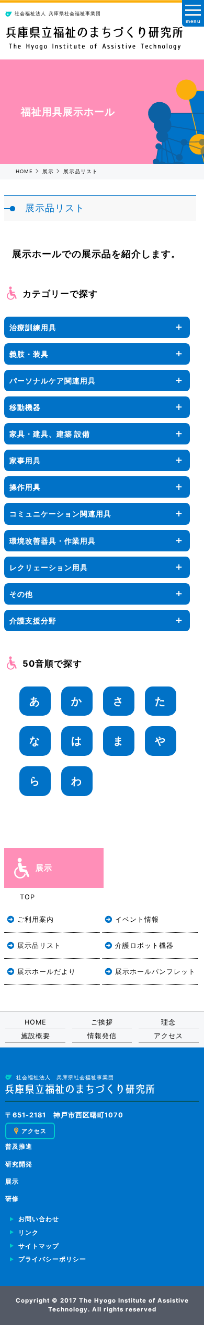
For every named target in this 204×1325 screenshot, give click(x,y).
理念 (168, 1022)
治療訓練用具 (32, 327)
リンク (28, 1232)
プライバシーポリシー (52, 1259)
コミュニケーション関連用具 (60, 513)
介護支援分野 (32, 620)
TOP (27, 897)
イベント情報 (137, 919)
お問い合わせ (38, 1219)
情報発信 (102, 1036)
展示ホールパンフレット (155, 971)
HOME (24, 171)
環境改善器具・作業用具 (52, 540)
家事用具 (25, 460)
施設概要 (35, 1036)
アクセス (168, 1036)
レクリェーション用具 (48, 567)
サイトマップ (38, 1246)
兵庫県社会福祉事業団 (58, 13)
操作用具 (25, 487)
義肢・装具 (29, 354)
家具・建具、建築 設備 (49, 433)
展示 (48, 171)
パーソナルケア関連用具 (52, 380)
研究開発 (18, 1164)
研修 (12, 1198)
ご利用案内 (35, 919)
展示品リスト (39, 945)
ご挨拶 (102, 1022)
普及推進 (18, 1146)
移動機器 (25, 407)
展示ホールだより (46, 971)
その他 (21, 593)
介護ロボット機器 (144, 945)
